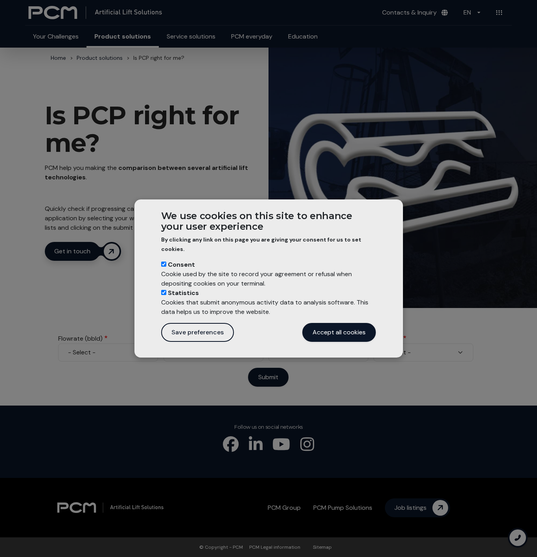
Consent (181, 264)
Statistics (183, 293)
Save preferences (197, 332)
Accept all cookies (339, 332)
